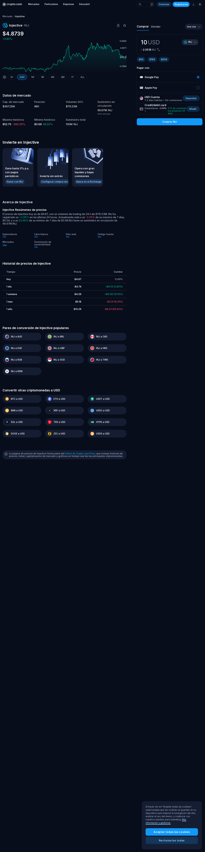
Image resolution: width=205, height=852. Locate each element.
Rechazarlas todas (172, 840)
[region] (172, 825)
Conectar (164, 4)
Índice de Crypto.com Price (80, 453)
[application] (65, 57)
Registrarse (181, 4)
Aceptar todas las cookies (172, 832)
